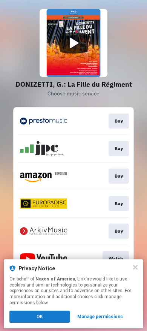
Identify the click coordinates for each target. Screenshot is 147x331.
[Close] (135, 267)
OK (40, 316)
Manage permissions (100, 316)
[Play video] (73, 43)
